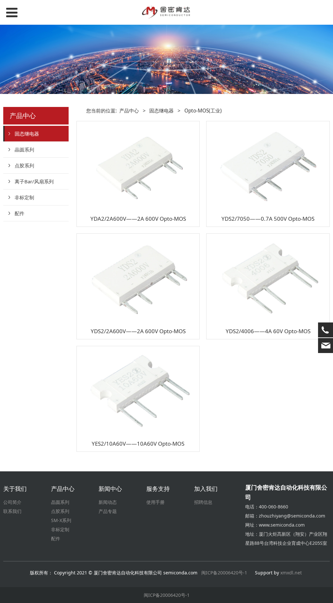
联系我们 (12, 511)
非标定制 (24, 197)
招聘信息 (203, 502)
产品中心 (129, 110)
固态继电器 (27, 133)
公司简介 (12, 502)
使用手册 (155, 502)
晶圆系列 (24, 149)
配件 (19, 213)
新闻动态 (108, 502)
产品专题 (108, 511)
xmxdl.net (291, 573)
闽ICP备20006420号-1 (224, 573)
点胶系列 (24, 165)
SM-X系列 (61, 520)
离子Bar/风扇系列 (34, 181)
